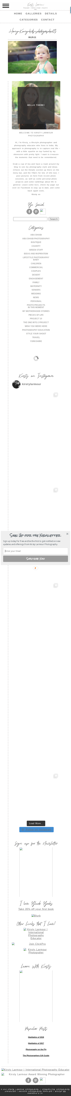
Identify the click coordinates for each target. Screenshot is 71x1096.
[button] (35, 535)
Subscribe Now (35, 558)
